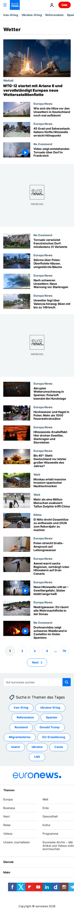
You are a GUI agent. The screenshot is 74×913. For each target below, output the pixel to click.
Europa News (43, 103)
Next (35, 662)
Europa (8, 799)
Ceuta (58, 747)
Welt (37, 474)
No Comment (43, 144)
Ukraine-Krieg (32, 15)
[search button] (66, 682)
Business (9, 808)
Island (15, 747)
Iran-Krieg (10, 15)
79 (64, 651)
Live (64, 5)
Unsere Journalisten (16, 842)
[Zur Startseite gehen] (15, 5)
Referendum (54, 15)
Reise (6, 825)
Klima (38, 514)
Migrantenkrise (19, 737)
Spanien (51, 717)
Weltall (8, 80)
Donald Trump (50, 727)
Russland (21, 727)
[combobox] (37, 682)
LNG (37, 757)
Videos (7, 833)
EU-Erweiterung (53, 737)
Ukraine (37, 747)
